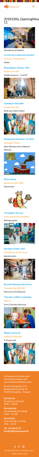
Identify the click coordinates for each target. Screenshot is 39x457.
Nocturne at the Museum (14, 291)
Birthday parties (11, 220)
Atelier (7, 62)
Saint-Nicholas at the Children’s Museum (17, 148)
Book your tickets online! (14, 111)
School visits (9, 186)
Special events (10, 256)
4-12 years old (10, 340)
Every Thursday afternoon (15, 304)
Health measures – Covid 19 (15, 75)
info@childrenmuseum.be (16, 431)
